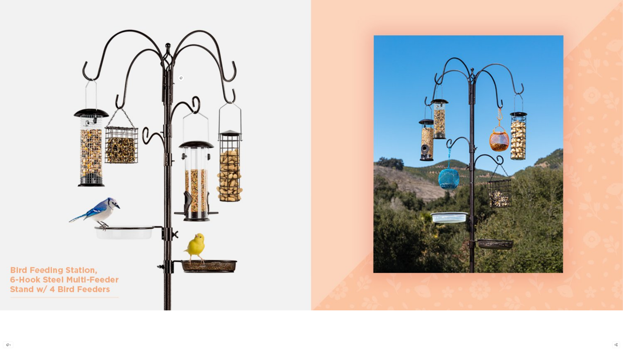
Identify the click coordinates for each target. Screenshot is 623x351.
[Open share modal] (616, 345)
